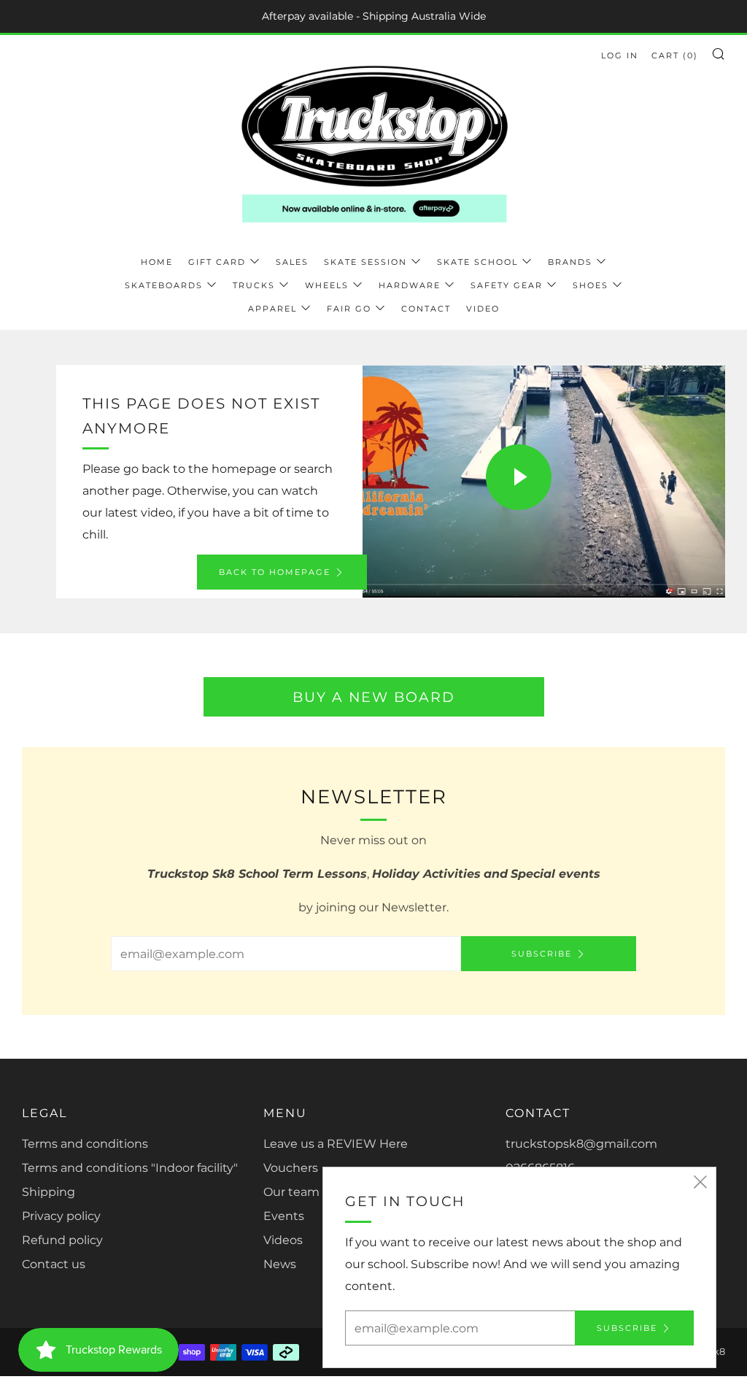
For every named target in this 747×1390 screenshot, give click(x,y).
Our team (291, 1192)
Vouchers (290, 1168)
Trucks (254, 285)
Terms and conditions (85, 1144)
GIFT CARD (217, 262)
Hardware (410, 285)
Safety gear (507, 285)
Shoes (590, 285)
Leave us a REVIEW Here (335, 1144)
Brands (570, 262)
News (279, 1264)
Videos (283, 1240)
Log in (619, 55)
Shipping (48, 1192)
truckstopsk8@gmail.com (581, 1144)
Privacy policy (61, 1216)
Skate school (477, 262)
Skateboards (164, 285)
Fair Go (349, 309)
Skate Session (365, 262)
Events (283, 1216)
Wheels (327, 285)
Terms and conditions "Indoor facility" (130, 1168)
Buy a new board (374, 697)
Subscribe (541, 954)
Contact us (53, 1264)
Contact (426, 309)
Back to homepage (274, 572)
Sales (292, 262)
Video (483, 309)
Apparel (272, 309)
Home (157, 262)
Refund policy (62, 1240)
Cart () (674, 55)
